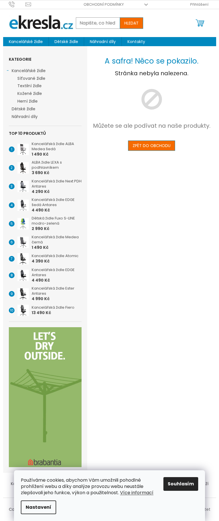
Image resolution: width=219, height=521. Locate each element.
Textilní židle (29, 86)
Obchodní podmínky (104, 4)
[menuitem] (25, 41)
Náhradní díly (25, 116)
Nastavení (38, 507)
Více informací (136, 492)
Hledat (131, 23)
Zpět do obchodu (152, 145)
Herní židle (27, 101)
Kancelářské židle (29, 71)
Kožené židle (29, 93)
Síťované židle (31, 78)
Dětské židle (23, 109)
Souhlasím (181, 484)
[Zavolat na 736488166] (17, 4)
